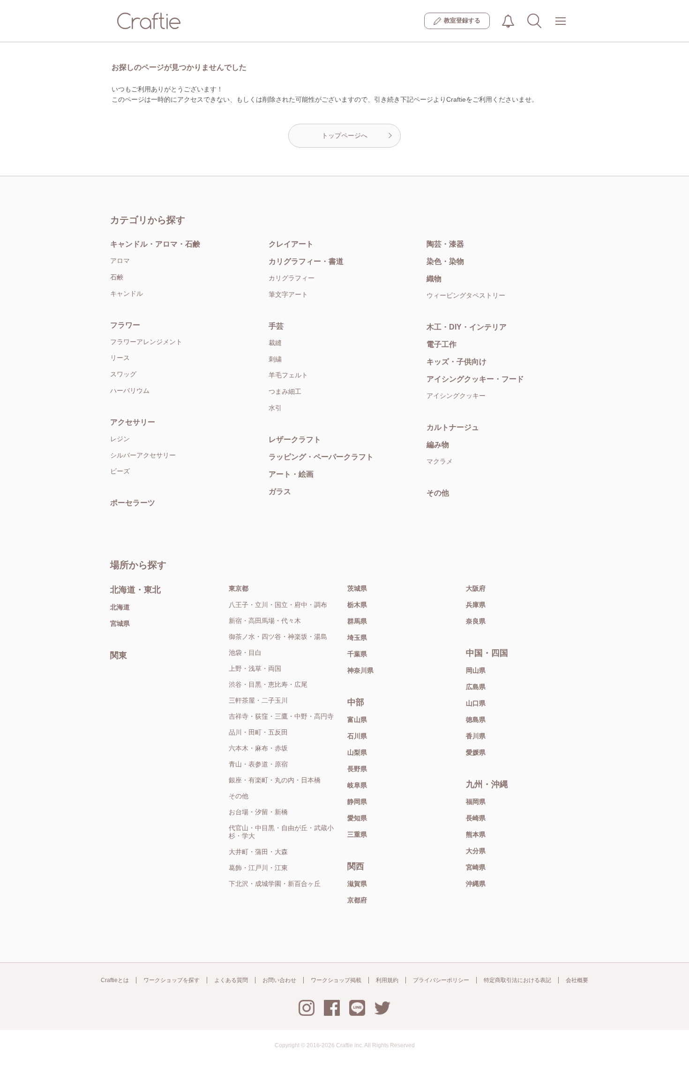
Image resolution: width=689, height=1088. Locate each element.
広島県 (476, 686)
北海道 (120, 607)
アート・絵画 (291, 474)
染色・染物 (445, 261)
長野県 (357, 769)
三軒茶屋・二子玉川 (258, 700)
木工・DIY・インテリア (467, 327)
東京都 (238, 588)
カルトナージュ (453, 427)
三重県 (357, 834)
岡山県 (476, 670)
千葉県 (357, 654)
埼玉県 (357, 637)
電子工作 (442, 344)
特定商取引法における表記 (517, 980)
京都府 (357, 900)
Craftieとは (115, 980)
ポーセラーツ (132, 503)
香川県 (476, 736)
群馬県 (357, 621)
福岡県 (476, 801)
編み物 (438, 445)
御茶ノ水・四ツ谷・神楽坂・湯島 (278, 636)
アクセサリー (132, 422)
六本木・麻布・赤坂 (258, 748)
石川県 (357, 736)
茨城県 (357, 588)
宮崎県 (476, 867)
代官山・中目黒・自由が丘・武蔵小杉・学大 (281, 832)
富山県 (357, 719)
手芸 (276, 326)
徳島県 (476, 719)
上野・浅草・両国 (255, 668)
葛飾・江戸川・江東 (258, 867)
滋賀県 (357, 883)
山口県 (476, 703)
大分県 (476, 851)
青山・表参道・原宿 (258, 764)
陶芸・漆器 (445, 244)
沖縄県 (476, 883)
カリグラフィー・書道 (306, 261)
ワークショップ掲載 (336, 980)
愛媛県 (476, 752)
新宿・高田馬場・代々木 (265, 620)
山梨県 (357, 752)
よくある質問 (231, 980)
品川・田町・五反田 (258, 732)
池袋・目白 (245, 652)
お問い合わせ (279, 980)
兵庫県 (476, 604)
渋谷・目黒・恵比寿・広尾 (268, 684)
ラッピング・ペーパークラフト (321, 457)
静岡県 (357, 801)
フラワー (125, 325)
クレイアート (291, 244)
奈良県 (476, 621)
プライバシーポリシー (441, 980)
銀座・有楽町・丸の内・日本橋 (275, 780)
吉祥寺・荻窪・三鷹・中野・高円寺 (281, 716)
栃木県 (357, 604)
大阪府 (476, 588)
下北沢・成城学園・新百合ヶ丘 (275, 883)
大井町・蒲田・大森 (258, 851)
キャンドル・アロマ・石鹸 (155, 244)
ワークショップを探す (171, 980)
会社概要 (577, 980)
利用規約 (387, 980)
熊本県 (476, 834)
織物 (434, 279)
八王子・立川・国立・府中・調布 (278, 604)
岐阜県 (357, 785)
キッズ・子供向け (457, 362)
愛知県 (357, 818)
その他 (438, 493)
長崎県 (476, 818)
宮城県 (120, 623)
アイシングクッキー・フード (475, 379)
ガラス (280, 491)
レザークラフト (295, 439)
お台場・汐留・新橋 (258, 812)
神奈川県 (360, 670)
